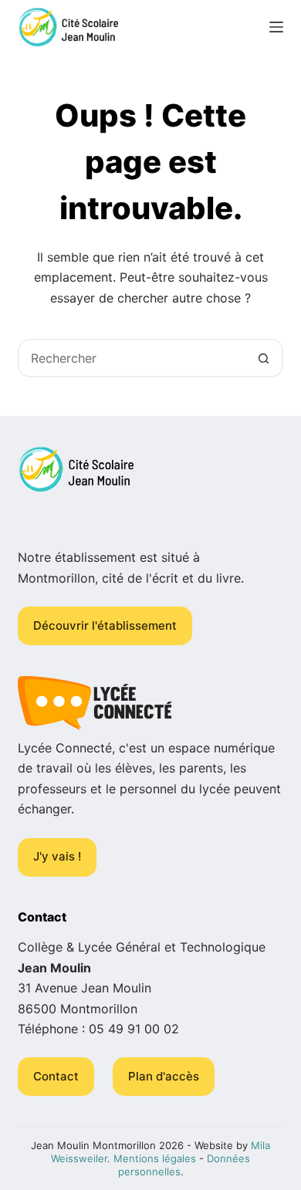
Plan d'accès (163, 1076)
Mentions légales (154, 1158)
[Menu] (276, 27)
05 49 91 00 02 (134, 1028)
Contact (56, 1076)
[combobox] (132, 358)
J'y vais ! (57, 856)
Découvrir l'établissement (105, 625)
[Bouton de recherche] (264, 358)
